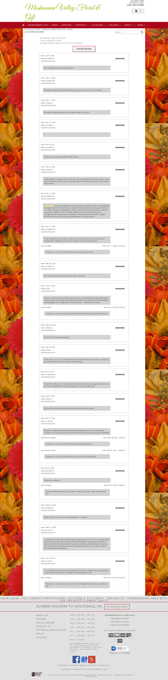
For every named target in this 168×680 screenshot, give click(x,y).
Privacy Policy (105, 675)
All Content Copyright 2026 (61, 675)
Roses (55, 25)
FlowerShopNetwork (85, 675)
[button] (138, 11)
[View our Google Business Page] (84, 662)
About (128, 25)
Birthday (67, 25)
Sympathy (80, 25)
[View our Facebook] (76, 662)
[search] (142, 32)
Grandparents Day (38, 25)
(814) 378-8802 (138, 5)
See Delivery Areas (117, 606)
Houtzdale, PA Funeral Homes (72, 665)
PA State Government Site (95, 669)
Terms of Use (91, 676)
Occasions (97, 25)
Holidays (114, 25)
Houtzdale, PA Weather (71, 669)
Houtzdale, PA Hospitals (98, 665)
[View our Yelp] (91, 662)
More (140, 25)
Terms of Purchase (123, 675)
